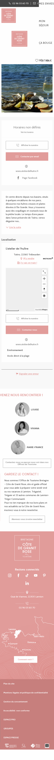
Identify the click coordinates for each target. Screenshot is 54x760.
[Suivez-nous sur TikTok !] (27, 575)
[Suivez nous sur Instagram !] (9, 575)
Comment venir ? (25, 659)
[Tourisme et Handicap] (47, 746)
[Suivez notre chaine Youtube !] (35, 575)
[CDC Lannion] (11, 746)
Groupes (8, 728)
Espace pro (9, 719)
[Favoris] (37, 60)
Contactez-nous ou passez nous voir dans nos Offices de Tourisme (27, 463)
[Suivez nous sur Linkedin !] (27, 583)
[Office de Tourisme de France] (35, 746)
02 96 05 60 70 (27, 607)
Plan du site (8, 683)
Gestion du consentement (15, 701)
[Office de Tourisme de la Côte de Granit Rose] (19, 36)
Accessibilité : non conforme (16, 710)
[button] (41, 60)
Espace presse (11, 737)
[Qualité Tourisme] (23, 746)
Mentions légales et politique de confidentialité (25, 692)
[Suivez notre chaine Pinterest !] (44, 575)
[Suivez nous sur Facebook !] (18, 575)
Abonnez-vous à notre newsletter (27, 519)
